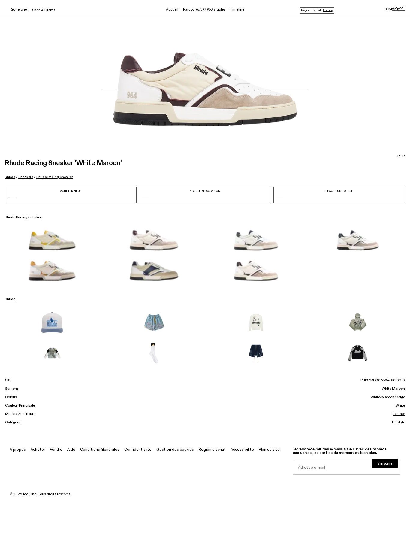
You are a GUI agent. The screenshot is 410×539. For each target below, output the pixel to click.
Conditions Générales (99, 450)
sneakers (25, 177)
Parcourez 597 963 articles (204, 9)
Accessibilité (242, 450)
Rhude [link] (10, 299)
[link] (52, 240)
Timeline (237, 9)
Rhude (10, 177)
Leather (399, 414)
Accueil (172, 9)
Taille (401, 156)
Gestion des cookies (175, 450)
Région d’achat (212, 450)
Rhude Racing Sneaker (54, 177)
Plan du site (269, 450)
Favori (398, 8)
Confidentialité (138, 450)
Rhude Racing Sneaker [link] (23, 217)
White (400, 405)
